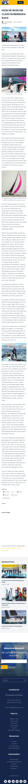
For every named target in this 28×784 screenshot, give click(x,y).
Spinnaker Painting (14, 730)
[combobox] (13, 680)
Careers (14, 764)
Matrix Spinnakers (14, 748)
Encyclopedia (14, 725)
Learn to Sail (14, 721)
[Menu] (25, 2)
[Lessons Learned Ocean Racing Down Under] (14, 571)
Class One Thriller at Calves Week (12, 626)
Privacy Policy (14, 759)
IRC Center (14, 723)
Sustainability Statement (14, 762)
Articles (5, 23)
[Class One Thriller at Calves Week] (14, 617)
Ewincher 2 (14, 768)
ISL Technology (14, 746)
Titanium (14, 743)
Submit (4, 667)
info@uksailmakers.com (16, 707)
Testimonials (14, 766)
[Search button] (24, 680)
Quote (20, 2)
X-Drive (14, 741)
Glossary (14, 728)
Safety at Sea (14, 719)
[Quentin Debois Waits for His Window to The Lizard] (14, 594)
